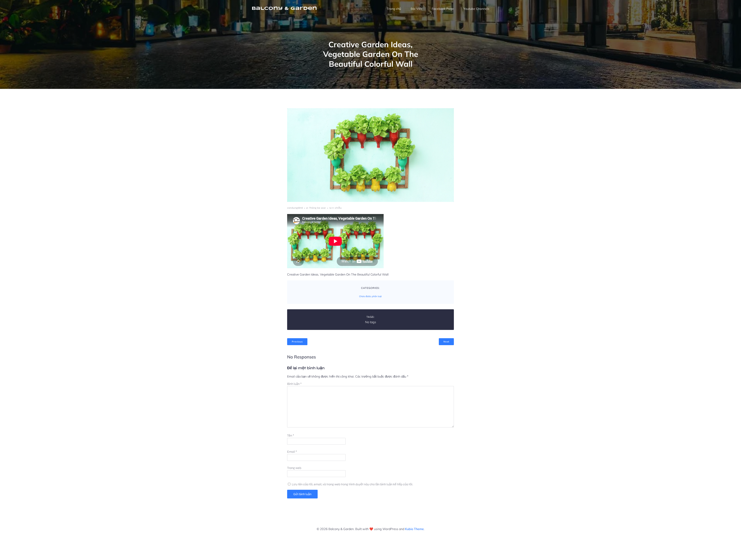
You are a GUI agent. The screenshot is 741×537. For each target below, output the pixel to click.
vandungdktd (295, 208)
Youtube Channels (476, 9)
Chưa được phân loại (370, 296)
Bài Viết (416, 9)
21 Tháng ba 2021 (316, 208)
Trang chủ (394, 9)
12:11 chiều (335, 208)
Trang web (294, 468)
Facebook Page (443, 9)
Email (292, 452)
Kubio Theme (414, 529)
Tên (290, 435)
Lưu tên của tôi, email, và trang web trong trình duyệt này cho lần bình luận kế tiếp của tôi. (352, 484)
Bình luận (294, 384)
